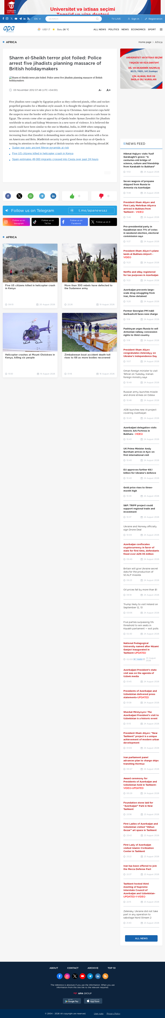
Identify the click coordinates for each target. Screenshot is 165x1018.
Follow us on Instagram (19, 222)
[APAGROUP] (82, 993)
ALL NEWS (99, 29)
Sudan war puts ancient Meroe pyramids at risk (40, 147)
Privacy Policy (113, 1013)
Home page (145, 42)
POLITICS (113, 29)
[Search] (97, 19)
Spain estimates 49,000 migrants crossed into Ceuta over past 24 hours (55, 159)
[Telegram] (20, 18)
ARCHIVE (92, 968)
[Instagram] (7, 18)
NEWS (125, 29)
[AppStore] (93, 1001)
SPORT (152, 29)
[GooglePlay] (72, 1001)
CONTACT (72, 968)
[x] (75, 976)
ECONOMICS (138, 29)
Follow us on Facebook (76, 222)
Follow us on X (103, 222)
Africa (158, 42)
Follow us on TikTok (48, 222)
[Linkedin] (24, 18)
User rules (98, 1013)
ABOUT (53, 968)
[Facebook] (3, 18)
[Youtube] (16, 18)
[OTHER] (160, 29)
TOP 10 (112, 968)
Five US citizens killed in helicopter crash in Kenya (42, 153)
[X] (11, 18)
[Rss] (28, 18)
